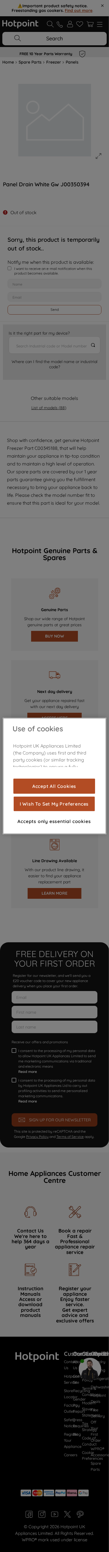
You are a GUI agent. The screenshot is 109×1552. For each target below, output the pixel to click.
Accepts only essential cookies (54, 821)
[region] (54, 776)
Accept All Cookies (54, 786)
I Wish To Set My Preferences (54, 804)
